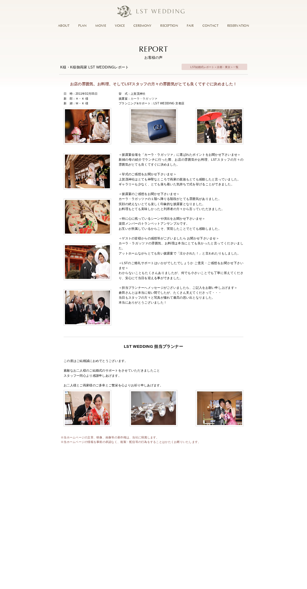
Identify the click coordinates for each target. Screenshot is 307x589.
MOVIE (100, 25)
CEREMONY (142, 25)
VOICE (120, 25)
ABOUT (63, 25)
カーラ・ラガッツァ (144, 98)
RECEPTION (169, 25)
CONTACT (210, 25)
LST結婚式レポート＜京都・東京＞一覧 (214, 67)
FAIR (190, 25)
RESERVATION (238, 25)
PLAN (82, 25)
